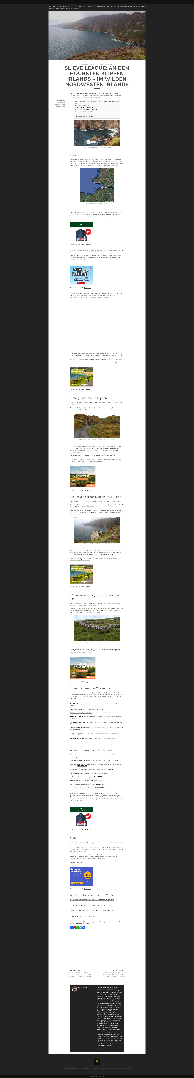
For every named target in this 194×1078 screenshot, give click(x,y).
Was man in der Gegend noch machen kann (86, 109)
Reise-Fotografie (140, 6)
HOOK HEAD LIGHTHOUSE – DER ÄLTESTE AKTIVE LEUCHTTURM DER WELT (92, 911)
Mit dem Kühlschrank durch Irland (80, 738)
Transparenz (87, 244)
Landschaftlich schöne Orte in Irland (97, 64)
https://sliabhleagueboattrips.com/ (80, 560)
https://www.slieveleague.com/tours (102, 554)
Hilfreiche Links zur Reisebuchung (83, 113)
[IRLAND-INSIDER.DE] (97, 1064)
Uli (79, 989)
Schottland (91, 6)
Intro (76, 103)
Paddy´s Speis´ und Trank (77, 722)
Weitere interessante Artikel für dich (84, 116)
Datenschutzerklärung (100, 1068)
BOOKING (108, 760)
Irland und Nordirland (125, 6)
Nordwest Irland (60, 106)
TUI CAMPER (98, 777)
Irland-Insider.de (58, 6)
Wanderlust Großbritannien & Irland (81, 713)
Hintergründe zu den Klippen (82, 105)
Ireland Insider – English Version (120, 1068)
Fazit (76, 114)
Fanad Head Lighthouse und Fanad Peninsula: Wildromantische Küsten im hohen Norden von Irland (112, 974)
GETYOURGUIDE (82, 766)
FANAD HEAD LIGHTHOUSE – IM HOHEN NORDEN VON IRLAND (88, 905)
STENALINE (97, 784)
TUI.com (94, 780)
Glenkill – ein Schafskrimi (77, 727)
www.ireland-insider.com (82, 923)
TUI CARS (104, 773)
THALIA (111, 769)
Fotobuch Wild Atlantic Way (78, 733)
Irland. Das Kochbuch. (76, 716)
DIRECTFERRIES (99, 788)
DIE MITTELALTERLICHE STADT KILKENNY (82, 916)
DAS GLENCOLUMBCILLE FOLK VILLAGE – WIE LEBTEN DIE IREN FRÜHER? (92, 900)
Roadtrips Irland (75, 704)
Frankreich (81, 6)
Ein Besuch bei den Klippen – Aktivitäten (85, 107)
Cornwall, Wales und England (106, 6)
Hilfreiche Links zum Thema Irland (83, 111)
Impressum (88, 1068)
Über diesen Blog (68, 1068)
